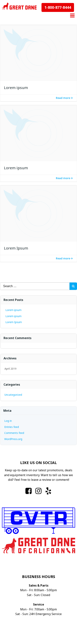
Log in (8, 421)
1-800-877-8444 (57, 7)
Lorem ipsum (13, 310)
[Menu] (72, 15)
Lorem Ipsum (13, 322)
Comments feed (14, 433)
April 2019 (10, 368)
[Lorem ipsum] (38, 53)
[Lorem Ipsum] (38, 213)
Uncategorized (13, 394)
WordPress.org (13, 439)
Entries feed (11, 427)
